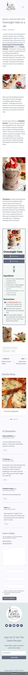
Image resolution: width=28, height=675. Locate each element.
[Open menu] (22, 7)
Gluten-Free (12, 19)
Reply (5, 450)
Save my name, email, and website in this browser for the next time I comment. (14, 592)
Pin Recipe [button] (15, 261)
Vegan (23, 19)
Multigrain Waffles (8, 47)
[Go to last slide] (4, 398)
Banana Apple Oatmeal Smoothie (12, 44)
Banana (14, 348)
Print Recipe (15, 256)
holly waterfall (7, 436)
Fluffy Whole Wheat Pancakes (21, 361)
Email (5, 579)
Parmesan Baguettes (11, 411)
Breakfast (5, 19)
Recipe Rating (6, 541)
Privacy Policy (9, 670)
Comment (6, 549)
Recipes (19, 19)
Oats (13, 351)
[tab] (10, 419)
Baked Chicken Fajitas (6, 361)
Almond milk (6, 348)
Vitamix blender (13, 302)
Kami (5, 29)
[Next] (23, 398)
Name (5, 571)
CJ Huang (5, 459)
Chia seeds (6, 351)
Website (5, 586)
